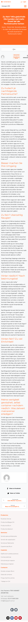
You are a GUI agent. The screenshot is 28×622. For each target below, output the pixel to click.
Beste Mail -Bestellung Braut (16, 27)
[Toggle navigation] (25, 6)
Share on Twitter (15, 493)
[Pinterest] (20, 618)
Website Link (5, 223)
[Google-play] (12, 609)
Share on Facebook (15, 488)
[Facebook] (12, 618)
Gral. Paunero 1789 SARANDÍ (10, 590)
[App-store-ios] (16, 609)
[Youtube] (16, 618)
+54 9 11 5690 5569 (12, 598)
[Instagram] (8, 618)
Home (4, 27)
